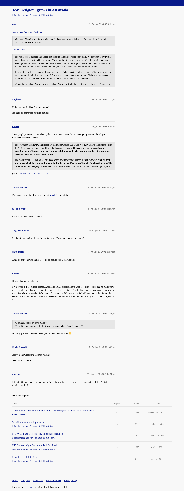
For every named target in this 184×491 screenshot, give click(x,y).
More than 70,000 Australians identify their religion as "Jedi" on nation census (53, 410)
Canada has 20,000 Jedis (25, 457)
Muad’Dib (54, 195)
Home (15, 480)
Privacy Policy (70, 480)
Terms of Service (53, 480)
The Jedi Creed (19, 49)
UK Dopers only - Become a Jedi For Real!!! (35, 445)
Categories (25, 480)
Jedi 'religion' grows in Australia (40, 10)
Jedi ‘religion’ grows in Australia (27, 32)
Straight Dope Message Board (15, 3)
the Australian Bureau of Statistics (33, 173)
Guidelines (38, 480)
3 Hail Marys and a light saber (28, 422)
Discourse (28, 487)
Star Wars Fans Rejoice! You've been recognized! (38, 433)
